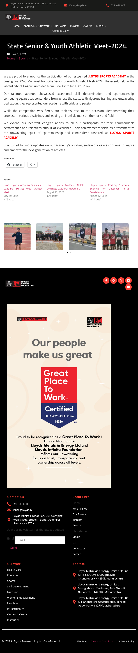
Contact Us (59, 30)
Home (16, 25)
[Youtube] (128, 287)
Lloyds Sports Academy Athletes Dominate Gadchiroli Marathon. (66, 186)
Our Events (60, 25)
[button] (67, 252)
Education (13, 575)
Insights (74, 25)
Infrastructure (15, 608)
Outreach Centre (17, 614)
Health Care (14, 569)
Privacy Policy (126, 641)
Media (100, 25)
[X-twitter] (121, 280)
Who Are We (80, 508)
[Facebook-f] (106, 280)
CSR (75, 543)
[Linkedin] (128, 280)
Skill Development (18, 586)
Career (77, 554)
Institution (13, 620)
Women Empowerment (21, 597)
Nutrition (12, 592)
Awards (87, 25)
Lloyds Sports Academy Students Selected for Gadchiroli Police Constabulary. (109, 188)
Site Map (82, 641)
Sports (23, 58)
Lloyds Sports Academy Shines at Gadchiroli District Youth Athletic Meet (23, 188)
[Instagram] (113, 280)
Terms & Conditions (103, 641)
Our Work (44, 25)
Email (11, 538)
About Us (29, 25)
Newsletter (80, 531)
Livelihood (13, 603)
